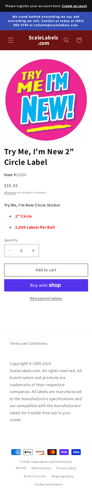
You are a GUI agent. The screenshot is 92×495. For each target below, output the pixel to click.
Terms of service (35, 476)
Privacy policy (67, 468)
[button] (11, 40)
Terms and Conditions (28, 343)
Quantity (11, 240)
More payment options (46, 298)
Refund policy (41, 468)
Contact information (48, 484)
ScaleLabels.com (43, 461)
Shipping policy (62, 476)
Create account (74, 6)
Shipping (10, 192)
